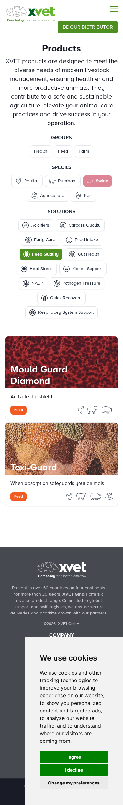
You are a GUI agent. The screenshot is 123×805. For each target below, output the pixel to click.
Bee (88, 195)
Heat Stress (41, 269)
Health (40, 151)
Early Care (44, 240)
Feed (63, 151)
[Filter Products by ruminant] (93, 409)
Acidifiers (40, 225)
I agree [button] (74, 757)
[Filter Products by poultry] (81, 409)
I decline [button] (74, 769)
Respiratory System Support (66, 312)
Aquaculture (52, 195)
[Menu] (114, 9)
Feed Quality (45, 254)
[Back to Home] (61, 570)
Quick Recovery (66, 298)
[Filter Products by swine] (107, 409)
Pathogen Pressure (81, 283)
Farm (84, 151)
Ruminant (67, 181)
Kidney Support (87, 269)
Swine (102, 181)
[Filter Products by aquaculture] (109, 496)
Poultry (31, 181)
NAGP (37, 283)
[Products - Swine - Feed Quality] (30, 14)
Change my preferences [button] (74, 782)
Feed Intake (86, 240)
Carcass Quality (85, 225)
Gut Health (88, 254)
